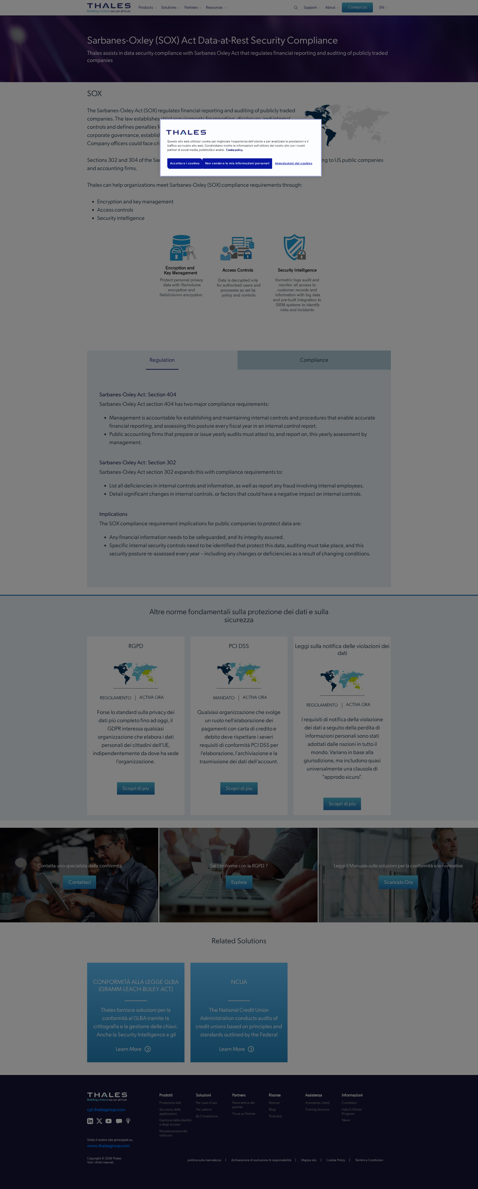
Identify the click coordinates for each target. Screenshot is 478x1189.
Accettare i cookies (185, 163)
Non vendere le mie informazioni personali (237, 163)
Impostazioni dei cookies (293, 163)
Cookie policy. (234, 150)
